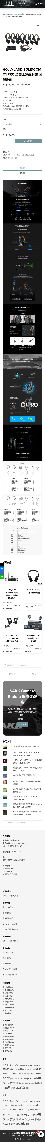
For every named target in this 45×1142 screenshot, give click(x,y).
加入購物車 (28, 141)
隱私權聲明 (7, 913)
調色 (18, 1087)
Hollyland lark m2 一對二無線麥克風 (33, 638)
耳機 (15, 158)
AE (27, 1065)
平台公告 (6, 996)
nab (33, 1069)
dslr (13, 1069)
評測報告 (6, 1007)
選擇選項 (17, 605)
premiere (17, 1073)
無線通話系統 (29, 155)
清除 (4, 129)
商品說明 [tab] (22, 168)
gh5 (19, 1069)
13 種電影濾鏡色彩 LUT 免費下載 (26, 746)
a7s (13, 1065)
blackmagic (37, 1065)
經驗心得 (6, 1004)
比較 (18, 1083)
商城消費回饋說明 (10, 924)
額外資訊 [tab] (22, 173)
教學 (12, 1083)
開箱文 (5, 1010)
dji (11, 1069)
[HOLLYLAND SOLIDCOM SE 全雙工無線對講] (12, 622)
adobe (22, 1065)
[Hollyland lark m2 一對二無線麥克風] (33, 622)
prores (26, 1073)
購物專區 (12, 674)
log (22, 1069)
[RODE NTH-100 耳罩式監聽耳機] (33, 576)
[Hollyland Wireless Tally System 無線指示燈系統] (12, 576)
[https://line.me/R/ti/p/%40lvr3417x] (2, 577)
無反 (27, 1083)
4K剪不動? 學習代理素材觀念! (24, 775)
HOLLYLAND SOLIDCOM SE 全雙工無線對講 (11, 638)
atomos (30, 1065)
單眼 (25, 1079)
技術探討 (6, 999)
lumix (26, 1069)
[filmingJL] (2, 568)
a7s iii (17, 1065)
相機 (37, 1083)
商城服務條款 (8, 918)
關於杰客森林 (8, 907)
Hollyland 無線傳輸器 (16, 14)
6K (8, 1065)
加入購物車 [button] (38, 606)
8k (11, 1065)
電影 (27, 1088)
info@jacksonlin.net (19, 843)
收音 (7, 1084)
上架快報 (6, 987)
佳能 (17, 1079)
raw (39, 1073)
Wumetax (26, 1139)
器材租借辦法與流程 (10, 929)
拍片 (29, 1078)
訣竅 (7, 1087)
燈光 (32, 1084)
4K (4, 1064)
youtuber (13, 1079)
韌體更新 (6, 1013)
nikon (38, 1068)
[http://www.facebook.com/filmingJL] (2, 573)
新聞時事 (6, 1002)
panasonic (7, 1074)
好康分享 (6, 990)
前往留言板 (15, 840)
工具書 (5, 993)
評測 (13, 1087)
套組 (4, 120)
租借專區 (33, 674)
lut (30, 1069)
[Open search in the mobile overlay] (22, 665)
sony (6, 1078)
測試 (23, 1083)
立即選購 (22, 724)
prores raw (33, 1073)
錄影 (22, 1087)
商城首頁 (5, 14)
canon (6, 1068)
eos (16, 1069)
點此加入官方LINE (15, 846)
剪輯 (21, 1079)
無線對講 (11, 158)
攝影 (34, 1079)
